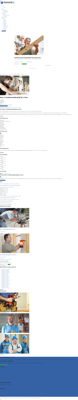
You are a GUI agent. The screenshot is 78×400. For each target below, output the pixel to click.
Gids (2, 8)
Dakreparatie (5, 14)
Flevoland (4, 20)
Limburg (4, 25)
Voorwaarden (19, 397)
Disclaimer (22, 397)
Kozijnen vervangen (6, 15)
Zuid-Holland (2, 378)
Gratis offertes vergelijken (4, 105)
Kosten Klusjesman (4, 17)
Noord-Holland (2, 376)
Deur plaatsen (5, 12)
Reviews (18, 107)
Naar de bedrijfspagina (32, 68)
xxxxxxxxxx (2, 135)
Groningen (4, 23)
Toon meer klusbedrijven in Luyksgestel (6, 259)
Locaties (3, 18)
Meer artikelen (2, 355)
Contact (1, 396)
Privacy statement (13, 397)
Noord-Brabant (5, 26)
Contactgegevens (9, 107)
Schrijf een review (2, 180)
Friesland (4, 21)
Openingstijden (14, 107)
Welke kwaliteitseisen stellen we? (5, 391)
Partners (26, 397)
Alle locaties (1, 380)
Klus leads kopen (2, 385)
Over (1, 107)
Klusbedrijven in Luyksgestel (7, 74)
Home (2, 6)
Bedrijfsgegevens (4, 107)
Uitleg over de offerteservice (4, 390)
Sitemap (9, 397)
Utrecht (1, 377)
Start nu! (9, 264)
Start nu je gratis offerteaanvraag (66, 114)
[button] (9, 183)
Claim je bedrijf (2, 75)
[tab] (39, 183)
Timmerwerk (5, 16)
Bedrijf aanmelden (2, 386)
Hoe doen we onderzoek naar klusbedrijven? (6, 392)
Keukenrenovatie (5, 11)
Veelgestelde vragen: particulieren (5, 394)
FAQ (20, 107)
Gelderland (4, 22)
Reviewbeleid (39, 397)
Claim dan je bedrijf (35, 150)
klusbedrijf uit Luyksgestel (17, 111)
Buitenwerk (3, 13)
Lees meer (1, 116)
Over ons (4, 7)
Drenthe (4, 19)
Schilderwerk (5, 10)
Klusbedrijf (1, 397)
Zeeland (1, 379)
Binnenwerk (3, 9)
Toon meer (1, 289)
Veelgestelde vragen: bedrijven (4, 395)
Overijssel (4, 24)
